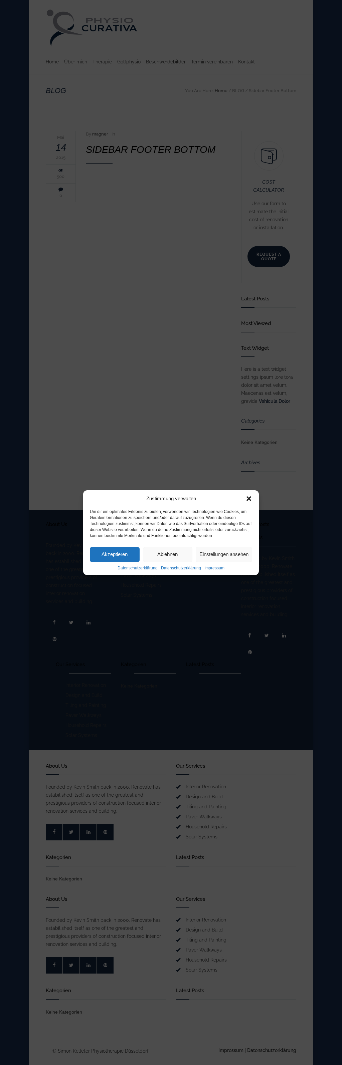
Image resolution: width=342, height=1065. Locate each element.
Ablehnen (167, 554)
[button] (248, 498)
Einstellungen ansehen (223, 554)
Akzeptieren (115, 554)
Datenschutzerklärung (138, 568)
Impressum (214, 568)
